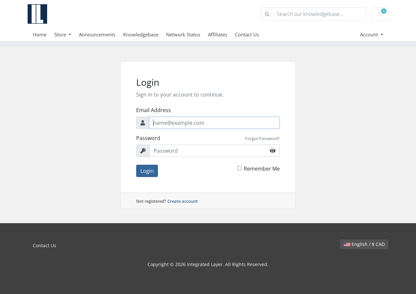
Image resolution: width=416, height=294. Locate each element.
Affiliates (217, 34)
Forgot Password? (262, 138)
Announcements (97, 34)
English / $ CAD (367, 244)
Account (369, 34)
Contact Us (247, 34)
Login (147, 170)
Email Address (153, 110)
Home (39, 34)
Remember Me (262, 168)
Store (60, 34)
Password (148, 138)
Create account (182, 201)
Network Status (183, 34)
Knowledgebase (140, 34)
